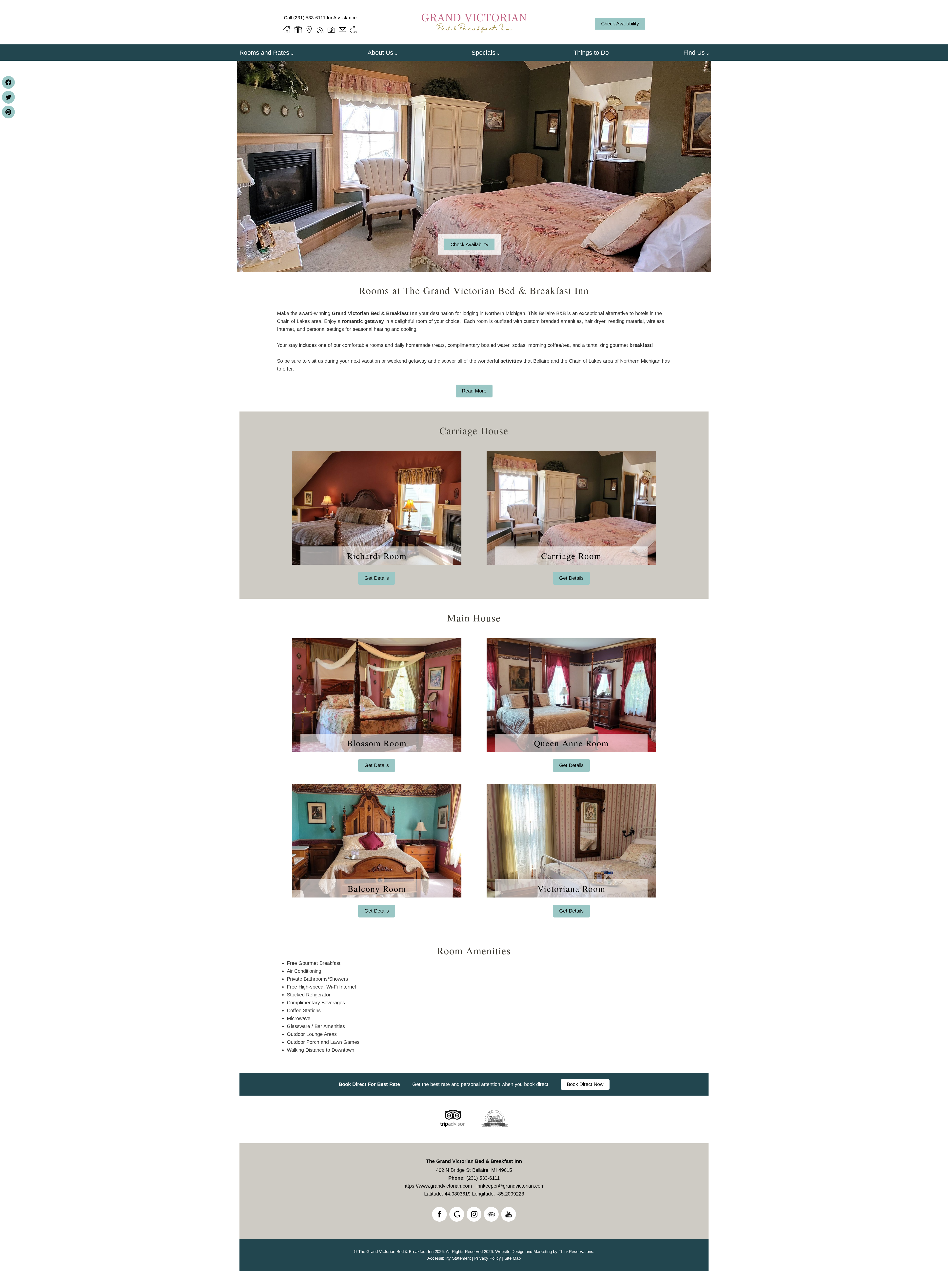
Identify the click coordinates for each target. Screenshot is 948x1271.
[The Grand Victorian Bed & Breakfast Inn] (474, 36)
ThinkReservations (576, 1251)
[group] (474, 494)
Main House (474, 617)
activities (511, 361)
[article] (376, 518)
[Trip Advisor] (452, 1125)
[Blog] (320, 29)
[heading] (474, 290)
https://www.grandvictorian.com (437, 1186)
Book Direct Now (585, 1084)
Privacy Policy (487, 1258)
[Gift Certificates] (298, 29)
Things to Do (591, 52)
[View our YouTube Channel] (508, 1214)
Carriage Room (571, 555)
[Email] (342, 29)
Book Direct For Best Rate (369, 1084)
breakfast (641, 345)
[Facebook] (8, 82)
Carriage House (474, 429)
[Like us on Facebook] (439, 1214)
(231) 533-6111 (309, 17)
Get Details (376, 578)
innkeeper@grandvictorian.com (510, 1186)
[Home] (287, 29)
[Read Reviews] (491, 1214)
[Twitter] (8, 97)
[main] (474, 353)
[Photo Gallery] (331, 29)
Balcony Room (377, 888)
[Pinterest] (8, 112)
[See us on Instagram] (474, 1214)
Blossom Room (377, 743)
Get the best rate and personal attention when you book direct (480, 1084)
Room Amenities (474, 950)
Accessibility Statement (449, 1258)
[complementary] (474, 988)
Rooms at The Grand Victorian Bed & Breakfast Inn (474, 290)
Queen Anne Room (571, 743)
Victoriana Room (571, 888)
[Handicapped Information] (353, 29)
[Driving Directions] (309, 29)
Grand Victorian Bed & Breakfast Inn (374, 313)
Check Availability (620, 23)
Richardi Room (377, 555)
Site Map (512, 1258)
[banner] (474, 1084)
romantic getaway (363, 321)
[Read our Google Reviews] (456, 1214)
